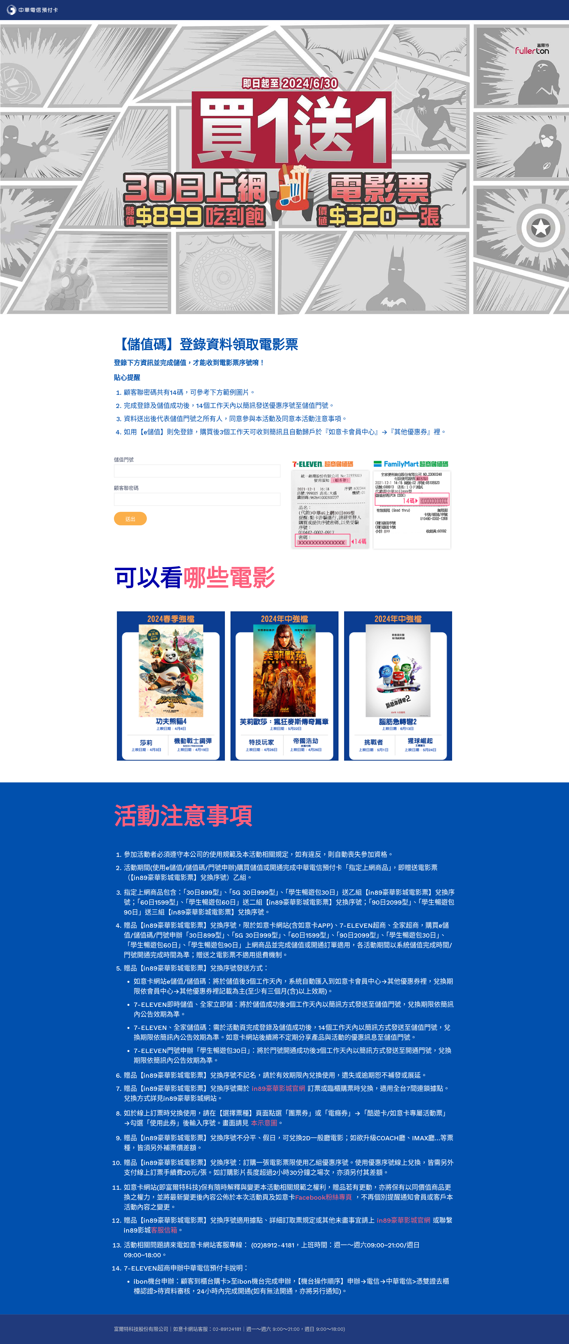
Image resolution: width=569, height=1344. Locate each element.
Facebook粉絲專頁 (323, 1197)
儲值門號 (124, 460)
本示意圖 (264, 1123)
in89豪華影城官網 (278, 1089)
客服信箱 (164, 1230)
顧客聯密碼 (126, 488)
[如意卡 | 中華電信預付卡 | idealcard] (32, 10)
